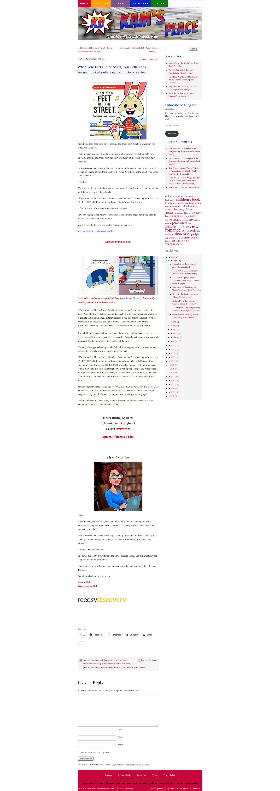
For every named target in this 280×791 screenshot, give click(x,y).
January (176, 341)
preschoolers (88, 667)
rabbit (97, 667)
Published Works (124, 775)
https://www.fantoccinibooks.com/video (96, 230)
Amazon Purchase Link (118, 241)
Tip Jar (159, 3)
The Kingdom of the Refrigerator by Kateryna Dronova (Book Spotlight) (184, 152)
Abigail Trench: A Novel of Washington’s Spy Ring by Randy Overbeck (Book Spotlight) (184, 171)
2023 (174, 353)
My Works (140, 3)
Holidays (197, 212)
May (175, 326)
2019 (174, 369)
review (104, 667)
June (175, 322)
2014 (174, 388)
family (169, 209)
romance (173, 230)
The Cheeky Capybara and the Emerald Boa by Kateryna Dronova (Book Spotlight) (183, 80)
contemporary (193, 202)
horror (167, 216)
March (176, 333)
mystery (194, 219)
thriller (181, 240)
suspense (183, 237)
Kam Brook (173, 149)
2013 (174, 392)
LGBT (192, 216)
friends (169, 212)
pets (189, 223)
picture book (119, 663)
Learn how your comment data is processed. (130, 764)
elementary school (179, 206)
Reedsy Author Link (88, 586)
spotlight (194, 234)
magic (177, 219)
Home (84, 3)
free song (97, 663)
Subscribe (172, 134)
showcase (182, 233)
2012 (174, 396)
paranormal (179, 222)
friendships (179, 213)
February (177, 337)
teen (173, 240)
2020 (174, 365)
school (122, 667)
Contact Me (141, 775)
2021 (174, 361)
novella (168, 223)
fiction (189, 209)
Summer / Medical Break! (190, 187)
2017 (174, 377)
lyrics (104, 663)
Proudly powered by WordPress (163, 788)
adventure (178, 196)
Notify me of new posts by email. (95, 752)
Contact (120, 3)
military (185, 220)
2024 (174, 349)
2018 (174, 373)
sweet (194, 237)
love (168, 219)
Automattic (196, 788)
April (175, 329)
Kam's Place (84, 788)
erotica (193, 206)
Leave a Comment (149, 660)
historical (187, 213)
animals (95, 660)
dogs (167, 206)
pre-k (128, 663)
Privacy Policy (169, 775)
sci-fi (185, 230)
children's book (107, 660)
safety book (113, 667)
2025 (174, 345)
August (176, 261)
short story (169, 234)
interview (184, 216)
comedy (180, 203)
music (110, 663)
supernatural (170, 238)
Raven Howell (174, 158)
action (168, 196)
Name (119, 729)
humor (175, 215)
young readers (140, 667)
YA (187, 240)
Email (120, 737)
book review (170, 200)
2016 (174, 380)
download (87, 663)
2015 (174, 384)
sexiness (195, 230)
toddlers (129, 667)
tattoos (167, 241)
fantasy (179, 209)
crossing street (121, 660)
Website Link (84, 582)
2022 (174, 357)
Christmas (170, 203)
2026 (174, 257)
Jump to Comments (148, 59)
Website (120, 744)
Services (101, 3)
